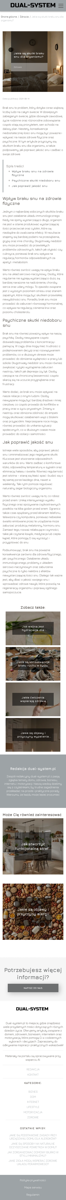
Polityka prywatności (33, 1180)
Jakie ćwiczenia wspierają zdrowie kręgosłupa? (33, 699)
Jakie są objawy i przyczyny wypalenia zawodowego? (33, 735)
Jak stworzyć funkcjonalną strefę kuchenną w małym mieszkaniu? (33, 846)
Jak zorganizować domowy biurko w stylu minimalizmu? (32, 1154)
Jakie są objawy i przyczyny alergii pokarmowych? (33, 911)
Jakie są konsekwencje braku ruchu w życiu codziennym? (33, 664)
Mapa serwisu (33, 1187)
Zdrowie (24, 16)
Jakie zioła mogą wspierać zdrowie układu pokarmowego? (33, 1162)
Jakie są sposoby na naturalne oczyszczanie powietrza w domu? (33, 1145)
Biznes (33, 1091)
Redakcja (33, 1069)
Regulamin (32, 1194)
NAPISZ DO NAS (33, 988)
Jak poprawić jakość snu (30, 185)
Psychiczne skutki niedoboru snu (36, 180)
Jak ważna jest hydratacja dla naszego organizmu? (33, 628)
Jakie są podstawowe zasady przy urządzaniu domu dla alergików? (33, 1137)
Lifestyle (33, 1106)
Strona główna (9, 16)
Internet (33, 1101)
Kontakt (33, 1074)
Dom (33, 1096)
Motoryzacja (33, 1112)
